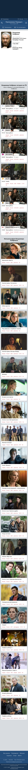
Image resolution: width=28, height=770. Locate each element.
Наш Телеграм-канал (19, 759)
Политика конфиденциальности (14, 761)
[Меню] (26, 23)
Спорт (15, 755)
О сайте (5, 759)
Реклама (11, 759)
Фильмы (22, 753)
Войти (19, 755)
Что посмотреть (21, 27)
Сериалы (9, 755)
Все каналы (6, 753)
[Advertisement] (14, 67)
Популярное (14, 753)
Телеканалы (8, 27)
